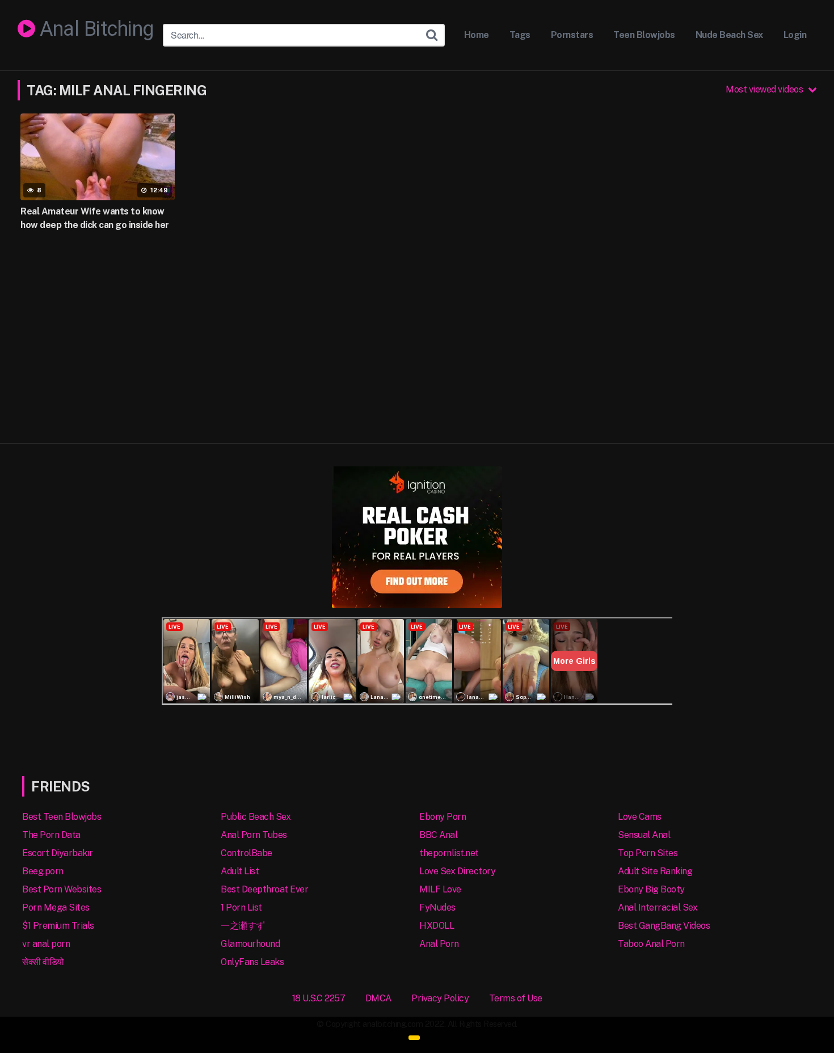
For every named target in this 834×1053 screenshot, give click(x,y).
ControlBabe (246, 853)
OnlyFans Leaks (252, 962)
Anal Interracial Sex (657, 907)
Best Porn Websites (61, 889)
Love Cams (640, 816)
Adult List (240, 871)
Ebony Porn (442, 816)
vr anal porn (46, 943)
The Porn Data (51, 834)
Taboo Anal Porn (651, 943)
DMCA (378, 998)
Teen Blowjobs (644, 35)
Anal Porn (439, 943)
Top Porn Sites (647, 853)
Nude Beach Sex (729, 35)
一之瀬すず (243, 925)
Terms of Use (515, 998)
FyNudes (437, 907)
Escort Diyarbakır (57, 853)
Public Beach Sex (255, 816)
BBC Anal (438, 834)
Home (476, 35)
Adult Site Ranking (655, 871)
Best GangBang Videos (664, 925)
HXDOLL (436, 925)
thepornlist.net (449, 853)
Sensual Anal (644, 834)
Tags (519, 35)
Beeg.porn (43, 871)
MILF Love (440, 889)
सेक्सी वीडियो (43, 962)
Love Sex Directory (457, 871)
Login (795, 35)
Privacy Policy (440, 998)
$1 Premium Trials (58, 925)
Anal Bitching (94, 29)
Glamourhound (250, 943)
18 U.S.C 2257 (319, 998)
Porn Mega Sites (56, 907)
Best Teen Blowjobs (61, 816)
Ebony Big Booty (651, 889)
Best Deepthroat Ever (264, 889)
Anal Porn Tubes (254, 834)
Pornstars (572, 35)
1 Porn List (241, 907)
